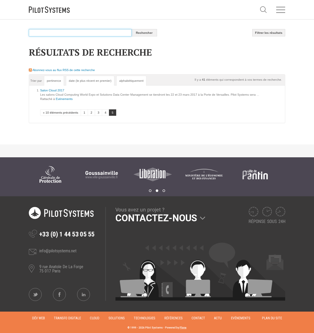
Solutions (117, 318)
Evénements (64, 99)
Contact (198, 318)
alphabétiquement (131, 80)
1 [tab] (150, 190)
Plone (183, 327)
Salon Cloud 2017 (52, 90)
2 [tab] (157, 190)
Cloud (94, 318)
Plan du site (272, 318)
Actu (218, 318)
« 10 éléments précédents (60, 112)
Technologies (144, 318)
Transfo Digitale (67, 318)
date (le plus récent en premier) (90, 80)
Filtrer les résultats (268, 32)
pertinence (54, 80)
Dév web (38, 318)
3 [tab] (164, 190)
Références (173, 318)
